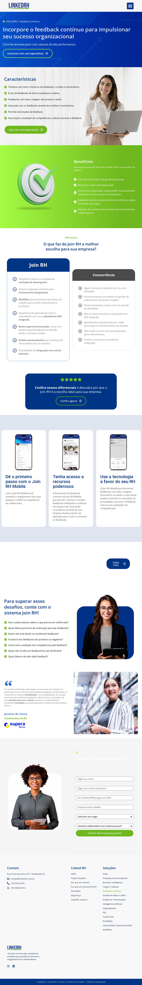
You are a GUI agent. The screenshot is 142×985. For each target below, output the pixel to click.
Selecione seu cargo (86, 812)
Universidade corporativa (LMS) (117, 925)
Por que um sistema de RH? (84, 886)
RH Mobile (107, 921)
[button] (130, 6)
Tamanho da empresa (87, 821)
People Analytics (78, 878)
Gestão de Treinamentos (114, 899)
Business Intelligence (113, 882)
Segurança (76, 895)
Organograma (109, 908)
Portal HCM (108, 917)
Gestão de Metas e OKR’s (114, 895)
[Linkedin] (13, 966)
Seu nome (81, 774)
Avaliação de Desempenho (115, 878)
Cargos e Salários (111, 886)
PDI (104, 912)
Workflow (107, 929)
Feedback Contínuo (112, 891)
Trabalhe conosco (79, 899)
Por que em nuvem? (80, 882)
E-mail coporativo (85, 784)
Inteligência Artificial (112, 904)
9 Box (105, 874)
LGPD (73, 874)
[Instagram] (8, 966)
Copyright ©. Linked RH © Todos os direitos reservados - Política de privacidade (71, 982)
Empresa (80, 803)
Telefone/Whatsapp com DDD (91, 793)
